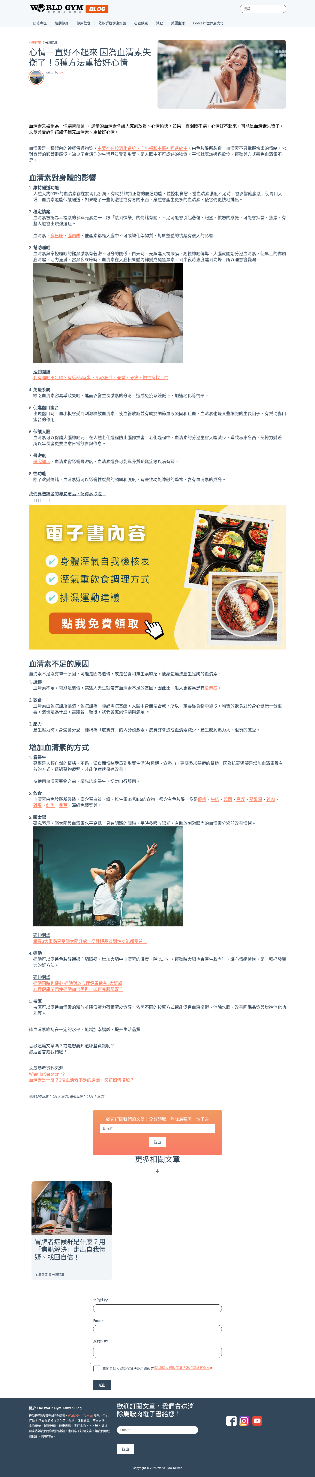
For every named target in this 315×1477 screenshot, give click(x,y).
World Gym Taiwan (80, 1415)
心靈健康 (141, 23)
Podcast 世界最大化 (208, 23)
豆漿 (240, 799)
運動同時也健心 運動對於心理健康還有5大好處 (77, 983)
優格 (202, 799)
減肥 (159, 23)
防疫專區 (40, 23)
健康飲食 (83, 23)
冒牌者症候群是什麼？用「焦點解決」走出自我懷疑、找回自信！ (70, 1249)
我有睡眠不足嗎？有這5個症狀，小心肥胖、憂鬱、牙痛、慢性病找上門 (100, 377)
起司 (228, 799)
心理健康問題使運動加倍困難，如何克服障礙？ (78, 989)
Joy (61, 72)
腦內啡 (74, 235)
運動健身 (62, 23)
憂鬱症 (211, 688)
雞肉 (270, 799)
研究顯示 (41, 461)
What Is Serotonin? (47, 1074)
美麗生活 (178, 23)
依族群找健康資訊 (112, 23)
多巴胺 (56, 235)
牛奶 (215, 799)
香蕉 (63, 805)
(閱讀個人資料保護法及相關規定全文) (182, 1368)
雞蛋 (37, 805)
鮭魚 (50, 805)
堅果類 (255, 799)
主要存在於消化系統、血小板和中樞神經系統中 (143, 148)
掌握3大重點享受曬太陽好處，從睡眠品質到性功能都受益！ (90, 941)
